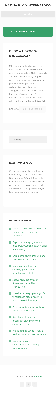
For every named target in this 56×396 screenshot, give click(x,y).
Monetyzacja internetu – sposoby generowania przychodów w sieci (25, 270)
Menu (28, 15)
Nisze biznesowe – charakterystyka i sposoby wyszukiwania (25, 344)
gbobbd (38, 376)
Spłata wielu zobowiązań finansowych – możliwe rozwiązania (25, 283)
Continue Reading (32, 109)
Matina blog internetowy (28, 5)
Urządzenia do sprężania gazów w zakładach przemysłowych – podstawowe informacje (29, 297)
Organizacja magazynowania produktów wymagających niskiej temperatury (29, 246)
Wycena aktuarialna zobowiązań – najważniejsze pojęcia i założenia (29, 232)
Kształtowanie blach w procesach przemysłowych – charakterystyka (27, 321)
